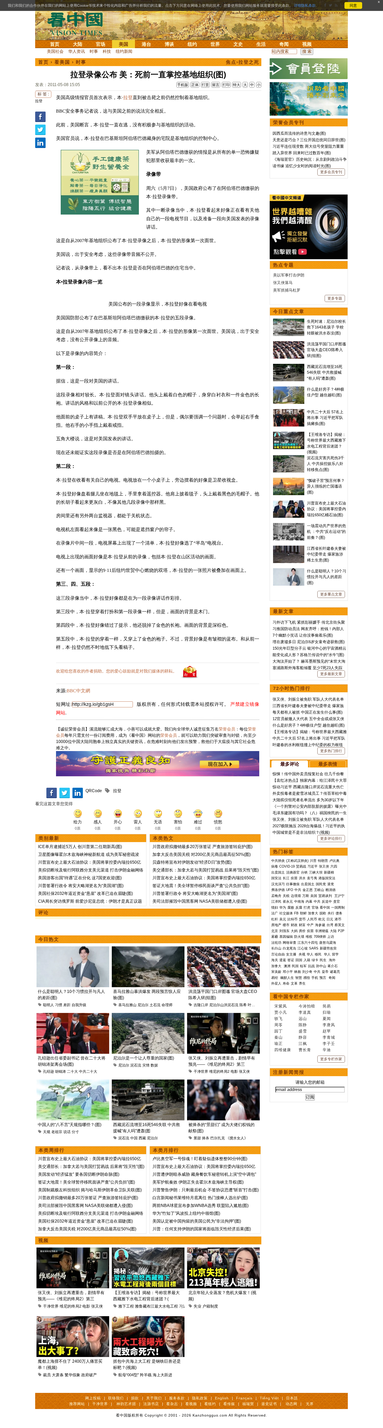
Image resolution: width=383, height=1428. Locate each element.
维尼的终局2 (219, 1071)
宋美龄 (276, 972)
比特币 (292, 919)
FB (296, 913)
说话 (67, 1132)
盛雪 (303, 1031)
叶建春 (253, 1005)
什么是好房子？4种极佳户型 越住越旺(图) (309, 725)
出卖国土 (278, 872)
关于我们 (154, 1398)
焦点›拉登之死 (242, 62)
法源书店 (151, 1404)
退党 (330, 884)
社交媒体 (286, 913)
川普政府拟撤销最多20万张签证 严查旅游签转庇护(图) (202, 846)
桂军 (303, 966)
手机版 (182, 85)
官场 (100, 44)
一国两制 (338, 907)
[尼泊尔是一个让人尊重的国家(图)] (148, 1016)
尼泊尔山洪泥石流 (223, 1005)
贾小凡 (280, 1012)
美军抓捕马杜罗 (286, 290)
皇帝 (325, 972)
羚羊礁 (146, 1375)
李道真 (305, 1012)
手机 (314, 978)
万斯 (305, 896)
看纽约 (210, 1404)
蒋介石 (333, 966)
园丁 (278, 1031)
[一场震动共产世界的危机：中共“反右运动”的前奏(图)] (288, 526)
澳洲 (287, 966)
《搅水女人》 (237, 1138)
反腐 (298, 907)
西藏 (142, 1138)
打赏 (205, 85)
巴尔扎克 (217, 1138)
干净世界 (201, 1071)
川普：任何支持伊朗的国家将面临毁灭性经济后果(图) (201, 1229)
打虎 (307, 907)
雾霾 (274, 937)
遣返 (282, 960)
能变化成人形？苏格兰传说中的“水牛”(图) (308, 654)
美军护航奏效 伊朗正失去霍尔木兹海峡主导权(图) (198, 1182)
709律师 (320, 937)
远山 (303, 1018)
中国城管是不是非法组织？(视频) (301, 832)
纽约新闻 (124, 51)
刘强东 (284, 931)
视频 (307, 44)
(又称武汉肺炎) (297, 861)
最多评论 (289, 764)
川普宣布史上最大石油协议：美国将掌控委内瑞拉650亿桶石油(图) (326, 509)
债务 (339, 913)
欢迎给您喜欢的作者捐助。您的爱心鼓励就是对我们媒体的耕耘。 (116, 671)
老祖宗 (56, 1132)
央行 (331, 913)
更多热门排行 (331, 751)
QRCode (93, 791)
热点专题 (283, 265)
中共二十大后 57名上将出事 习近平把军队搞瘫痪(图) (325, 418)
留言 (215, 85)
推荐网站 (77, 1404)
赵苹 (327, 1031)
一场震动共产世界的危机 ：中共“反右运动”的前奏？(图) (326, 532)
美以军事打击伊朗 (288, 275)
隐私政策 (200, 1398)
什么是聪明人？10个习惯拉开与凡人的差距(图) (326, 577)
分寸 (75, 1132)
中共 (297, 890)
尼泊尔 (143, 1005)
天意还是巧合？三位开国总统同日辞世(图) (309, 140)
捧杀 (205, 1138)
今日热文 (48, 939)
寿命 (286, 983)
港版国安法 (326, 878)
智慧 (298, 978)
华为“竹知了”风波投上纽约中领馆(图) (186, 1213)
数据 (154, 1065)
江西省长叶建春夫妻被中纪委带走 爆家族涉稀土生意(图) (326, 554)
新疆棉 (329, 872)
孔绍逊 (48, 1071)
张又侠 (244, 1071)
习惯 (58, 1005)
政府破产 (89, 1375)
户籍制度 (210, 1306)
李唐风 (329, 1025)
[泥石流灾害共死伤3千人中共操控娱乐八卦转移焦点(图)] (288, 458)
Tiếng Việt (269, 1398)
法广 (274, 913)
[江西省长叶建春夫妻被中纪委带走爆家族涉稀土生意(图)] (288, 548)
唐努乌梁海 (327, 943)
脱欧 (322, 913)
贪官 (336, 901)
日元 (329, 919)
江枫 (303, 1043)
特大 (236, 85)
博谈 (169, 44)
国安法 (276, 878)
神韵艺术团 (126, 1404)
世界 (215, 44)
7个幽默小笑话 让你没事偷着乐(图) (303, 635)
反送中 (327, 901)
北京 (274, 931)
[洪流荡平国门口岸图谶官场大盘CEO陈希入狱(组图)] (223, 949)
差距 (67, 1005)
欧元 (321, 919)
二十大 (72, 1071)
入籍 (307, 960)
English (222, 1398)
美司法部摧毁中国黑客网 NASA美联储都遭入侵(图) (199, 901)
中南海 (299, 901)
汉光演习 (278, 884)
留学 (335, 954)
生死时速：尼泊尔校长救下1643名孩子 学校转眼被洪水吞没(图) (326, 327)
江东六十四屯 (308, 943)
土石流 (155, 1005)
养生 (302, 983)
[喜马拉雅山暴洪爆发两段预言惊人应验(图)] (148, 949)
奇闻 (284, 44)
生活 (261, 44)
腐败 (290, 907)
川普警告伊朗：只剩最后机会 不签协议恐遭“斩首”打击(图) (205, 1190)
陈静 (303, 1025)
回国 (298, 960)
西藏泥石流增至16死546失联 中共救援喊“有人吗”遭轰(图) (324, 372)
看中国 (78, 23)
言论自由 (278, 954)
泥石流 (135, 1065)
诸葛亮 (335, 972)
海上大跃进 (162, 1375)
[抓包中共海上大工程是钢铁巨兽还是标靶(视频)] (148, 1319)
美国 (123, 44)
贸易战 (301, 866)
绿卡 (315, 960)
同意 (353, 5)
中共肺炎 (278, 861)
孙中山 (321, 966)
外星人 (276, 983)
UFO (289, 890)
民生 (324, 960)
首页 (54, 44)
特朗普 (323, 861)
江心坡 (303, 948)
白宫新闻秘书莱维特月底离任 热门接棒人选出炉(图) (200, 1198)
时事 (94, 51)
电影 (234, 1071)
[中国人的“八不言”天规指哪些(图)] (72, 1082)
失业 (197, 1306)
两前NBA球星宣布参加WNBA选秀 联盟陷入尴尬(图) (200, 1205)
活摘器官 (293, 872)
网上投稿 (93, 1398)
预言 (323, 978)
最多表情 (327, 764)
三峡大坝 (316, 872)
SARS (313, 948)
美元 (282, 919)
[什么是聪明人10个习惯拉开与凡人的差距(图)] (72, 949)
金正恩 (307, 890)
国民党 (321, 884)
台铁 (304, 872)
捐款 (135, 1398)
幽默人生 (287, 978)
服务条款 (177, 1398)
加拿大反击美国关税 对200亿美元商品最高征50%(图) (201, 854)
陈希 (243, 1005)
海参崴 (320, 925)
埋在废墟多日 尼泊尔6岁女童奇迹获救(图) (309, 641)
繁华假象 (72, 1375)
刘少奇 (307, 972)
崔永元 (288, 901)
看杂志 (172, 1404)
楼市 (286, 925)
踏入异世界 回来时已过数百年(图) (302, 153)
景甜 (197, 1138)
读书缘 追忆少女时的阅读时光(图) (302, 166)
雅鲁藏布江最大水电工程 (156, 1306)
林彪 (297, 972)
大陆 (77, 44)
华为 (282, 907)
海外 (333, 960)
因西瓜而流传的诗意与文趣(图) (299, 133)
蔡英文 (340, 925)
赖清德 (330, 890)
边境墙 (296, 896)
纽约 (192, 44)
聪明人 (48, 1005)
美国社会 (55, 51)
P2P (341, 931)
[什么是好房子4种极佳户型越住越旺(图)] (288, 389)
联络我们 (116, 1398)
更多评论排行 (331, 838)
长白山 (276, 948)
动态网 (291, 1404)
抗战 (311, 966)
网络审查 (289, 943)
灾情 (146, 1065)
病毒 (274, 866)
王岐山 (319, 890)
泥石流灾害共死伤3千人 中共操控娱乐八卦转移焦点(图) (325, 464)
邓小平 (288, 972)
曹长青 (305, 1050)
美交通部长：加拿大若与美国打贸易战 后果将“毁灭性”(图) (205, 870)
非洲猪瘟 (322, 931)
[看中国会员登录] (309, 68)
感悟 (306, 978)
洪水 (302, 878)
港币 (338, 919)
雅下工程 (126, 1306)
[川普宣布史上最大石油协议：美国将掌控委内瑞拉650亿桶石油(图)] (288, 503)
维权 (309, 937)
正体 (195, 85)
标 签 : (43, 94)
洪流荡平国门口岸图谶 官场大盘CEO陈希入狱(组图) (326, 350)
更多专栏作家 (331, 1059)
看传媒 (229, 1404)
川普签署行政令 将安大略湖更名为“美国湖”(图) (80, 885)
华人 (310, 954)
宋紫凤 (280, 1006)
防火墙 (299, 937)
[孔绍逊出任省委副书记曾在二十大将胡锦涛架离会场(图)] (72, 1016)
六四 (333, 866)
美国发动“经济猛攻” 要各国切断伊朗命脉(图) (78, 1174)
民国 (295, 966)
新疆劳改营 (328, 948)
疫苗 (294, 878)
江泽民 (276, 901)
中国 (134, 1138)
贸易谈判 (325, 896)
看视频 (191, 1404)
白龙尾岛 (289, 948)
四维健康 (282, 1050)
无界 (310, 1404)
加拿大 (313, 913)
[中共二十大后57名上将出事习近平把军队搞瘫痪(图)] (288, 412)
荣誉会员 (227, 729)
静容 (303, 1037)
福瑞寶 (248, 1404)
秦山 (278, 1037)
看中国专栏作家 (291, 996)
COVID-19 (287, 866)
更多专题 (335, 298)
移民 (318, 954)
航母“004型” (128, 1375)
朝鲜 (303, 913)
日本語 (292, 1398)
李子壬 (329, 1043)
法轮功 (276, 943)
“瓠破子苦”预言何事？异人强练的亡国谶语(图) (326, 486)
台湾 (329, 925)
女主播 (291, 954)
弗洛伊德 (278, 890)
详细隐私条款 (305, 5)
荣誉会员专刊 (288, 122)
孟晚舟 (276, 896)
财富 (302, 925)
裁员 (47, 1375)
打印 (226, 85)
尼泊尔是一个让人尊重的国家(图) (143, 1058)
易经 (275, 978)
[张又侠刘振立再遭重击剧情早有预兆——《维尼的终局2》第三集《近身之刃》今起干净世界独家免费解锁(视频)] (223, 1016)
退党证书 (269, 1404)
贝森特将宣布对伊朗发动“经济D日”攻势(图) (192, 862)
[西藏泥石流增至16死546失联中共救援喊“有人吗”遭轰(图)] (148, 1082)
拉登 (38, 101)
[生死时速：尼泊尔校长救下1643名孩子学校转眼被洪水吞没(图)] (288, 321)
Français (244, 1398)
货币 (302, 919)
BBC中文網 (78, 690)
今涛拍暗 (307, 1006)
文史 (238, 44)
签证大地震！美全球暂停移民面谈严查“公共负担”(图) (200, 885)
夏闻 (327, 1018)
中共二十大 (88, 1071)
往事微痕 (293, 884)
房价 (302, 931)
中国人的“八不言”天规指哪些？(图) (69, 1124)
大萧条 (58, 1375)
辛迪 (327, 1050)
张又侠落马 (283, 282)
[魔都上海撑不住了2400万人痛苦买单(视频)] (72, 1319)
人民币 (312, 919)
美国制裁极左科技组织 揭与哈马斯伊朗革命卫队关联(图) (90, 1190)
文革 (294, 983)
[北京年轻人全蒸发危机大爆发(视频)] (223, 1250)
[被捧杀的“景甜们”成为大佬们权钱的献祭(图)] (223, 1082)
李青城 (329, 1037)
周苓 (278, 1025)
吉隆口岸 (201, 1005)
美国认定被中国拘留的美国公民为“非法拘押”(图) (196, 1221)
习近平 (312, 866)
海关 (274, 960)
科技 (107, 51)
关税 (286, 896)
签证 (290, 960)
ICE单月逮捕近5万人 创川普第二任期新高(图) (80, 846)
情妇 (274, 907)
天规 (46, 1132)
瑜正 (278, 1043)
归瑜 (327, 1012)
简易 (327, 1006)
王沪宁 (339, 896)
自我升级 (79, 1005)
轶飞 (278, 1018)
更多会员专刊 (331, 172)
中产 (310, 925)
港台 (146, 44)
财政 (294, 925)
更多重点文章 (331, 594)
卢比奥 (334, 861)
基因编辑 (286, 937)
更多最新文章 (331, 674)
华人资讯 (76, 51)
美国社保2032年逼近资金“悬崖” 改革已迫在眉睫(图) (85, 893)
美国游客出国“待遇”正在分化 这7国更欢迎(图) (80, 878)
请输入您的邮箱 (310, 1082)
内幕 (309, 901)
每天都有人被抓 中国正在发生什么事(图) (308, 712)
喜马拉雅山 (127, 1005)
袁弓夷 (312, 878)
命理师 (167, 1005)
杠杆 (274, 919)
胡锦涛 (60, 1071)
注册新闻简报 (288, 1072)
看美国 (62, 62)
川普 (313, 861)
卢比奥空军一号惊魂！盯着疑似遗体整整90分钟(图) (199, 1158)
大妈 (294, 931)
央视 (302, 954)
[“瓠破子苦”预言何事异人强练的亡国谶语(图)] (288, 480)
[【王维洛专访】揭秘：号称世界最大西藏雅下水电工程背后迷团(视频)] (148, 1250)
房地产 (276, 925)
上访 (330, 937)
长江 (286, 878)
